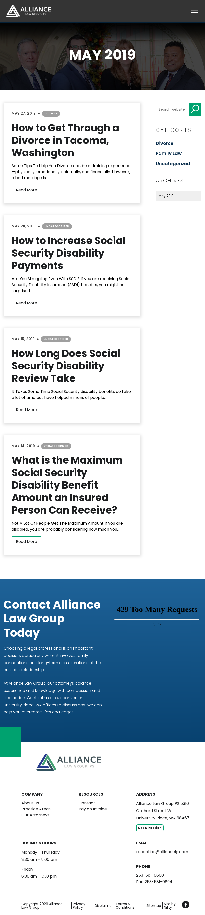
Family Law (169, 153)
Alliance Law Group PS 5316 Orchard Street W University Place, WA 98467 (163, 811)
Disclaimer (104, 905)
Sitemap (153, 905)
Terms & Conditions (125, 905)
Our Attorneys (36, 815)
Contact (87, 803)
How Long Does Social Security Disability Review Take (66, 365)
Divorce (51, 113)
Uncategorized (57, 226)
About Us (30, 803)
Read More (26, 190)
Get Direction (150, 828)
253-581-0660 (150, 875)
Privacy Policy (79, 905)
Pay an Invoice (93, 809)
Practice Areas (36, 809)
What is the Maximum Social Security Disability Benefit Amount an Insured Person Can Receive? (67, 485)
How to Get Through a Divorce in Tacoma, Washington (65, 140)
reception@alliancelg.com (162, 852)
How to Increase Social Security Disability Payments (69, 253)
